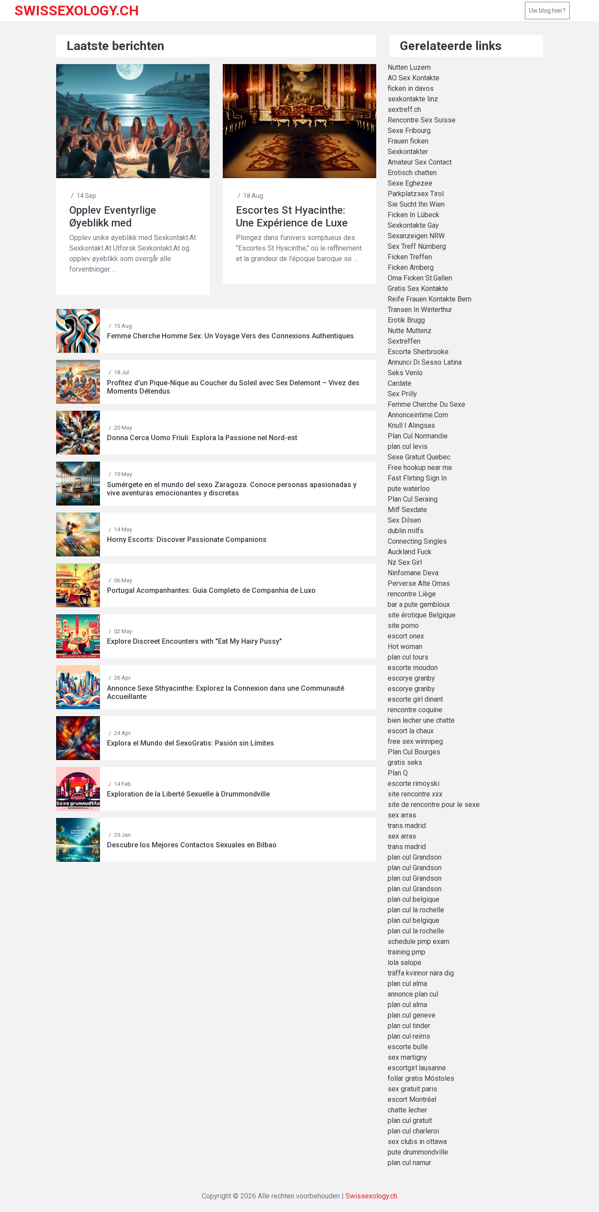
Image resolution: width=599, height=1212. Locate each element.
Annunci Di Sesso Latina (425, 362)
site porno (403, 625)
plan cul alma (407, 983)
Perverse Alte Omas (419, 583)
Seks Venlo (405, 373)
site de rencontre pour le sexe (434, 804)
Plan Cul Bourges (414, 752)
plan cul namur (409, 1162)
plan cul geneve (411, 1015)
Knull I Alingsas (411, 425)
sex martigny (407, 1057)
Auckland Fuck (409, 552)
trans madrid (407, 825)
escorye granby (411, 678)
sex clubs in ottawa (417, 1141)
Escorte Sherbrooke (418, 352)
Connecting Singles (417, 541)
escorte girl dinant (415, 699)
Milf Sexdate (407, 510)
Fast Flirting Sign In (417, 478)
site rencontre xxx (415, 794)
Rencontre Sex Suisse (422, 120)
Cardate (399, 383)
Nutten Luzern (409, 67)
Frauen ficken (408, 141)
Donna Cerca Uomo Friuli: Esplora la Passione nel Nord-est (202, 438)
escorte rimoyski (413, 783)
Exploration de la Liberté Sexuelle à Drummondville (188, 794)
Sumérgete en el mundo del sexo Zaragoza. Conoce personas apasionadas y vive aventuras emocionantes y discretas (232, 488)
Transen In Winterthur (420, 309)
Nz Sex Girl (405, 562)
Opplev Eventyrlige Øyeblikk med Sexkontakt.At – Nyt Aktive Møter (117, 216)
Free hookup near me (420, 467)
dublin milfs (406, 531)
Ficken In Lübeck (413, 215)
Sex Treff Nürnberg (417, 246)
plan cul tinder (409, 1026)
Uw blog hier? (547, 10)
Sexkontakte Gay (413, 225)
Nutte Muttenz (409, 330)
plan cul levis (408, 446)
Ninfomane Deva (413, 573)
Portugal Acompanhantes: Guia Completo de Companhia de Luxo (211, 590)
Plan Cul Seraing (413, 499)
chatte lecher (407, 1110)
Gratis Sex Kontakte (418, 288)
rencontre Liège (412, 594)
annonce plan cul (413, 994)
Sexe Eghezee (410, 183)
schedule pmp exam (418, 941)
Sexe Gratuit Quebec (419, 457)
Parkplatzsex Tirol (416, 194)
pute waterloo (409, 488)
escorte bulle (408, 1047)
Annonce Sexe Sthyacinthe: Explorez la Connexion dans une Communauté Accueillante (225, 692)
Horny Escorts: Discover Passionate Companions (187, 539)
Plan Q (398, 773)
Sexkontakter (408, 151)
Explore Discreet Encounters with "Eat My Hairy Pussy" (194, 641)
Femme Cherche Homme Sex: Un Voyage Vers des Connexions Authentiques (230, 336)
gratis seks (405, 762)
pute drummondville (418, 1152)
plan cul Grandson (415, 857)
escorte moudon (413, 667)
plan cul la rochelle (416, 910)
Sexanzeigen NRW (416, 236)
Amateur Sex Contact (420, 162)
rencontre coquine (415, 710)
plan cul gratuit (410, 1120)
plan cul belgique (413, 899)
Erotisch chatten (412, 173)
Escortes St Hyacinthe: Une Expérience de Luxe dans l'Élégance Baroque (293, 216)
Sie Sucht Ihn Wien (416, 204)
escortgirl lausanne (417, 1068)
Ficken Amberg (411, 267)
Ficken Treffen (410, 257)
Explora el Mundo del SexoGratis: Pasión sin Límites (190, 743)
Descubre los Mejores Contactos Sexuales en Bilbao (192, 845)
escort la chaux (411, 731)
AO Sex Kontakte (413, 78)
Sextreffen (404, 341)
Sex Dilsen (404, 520)
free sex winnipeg (415, 741)
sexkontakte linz (413, 99)
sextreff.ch (404, 109)
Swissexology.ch (371, 1196)
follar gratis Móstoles (421, 1078)
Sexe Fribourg (409, 130)
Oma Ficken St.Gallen (420, 278)
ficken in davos (411, 88)
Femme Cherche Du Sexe (426, 404)
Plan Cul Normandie (418, 436)
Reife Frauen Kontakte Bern (429, 299)
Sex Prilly (402, 394)
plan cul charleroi (413, 1131)
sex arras (402, 815)
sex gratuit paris (412, 1089)
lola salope (404, 962)
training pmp (406, 952)
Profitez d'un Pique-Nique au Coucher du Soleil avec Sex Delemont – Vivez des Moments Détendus (233, 387)
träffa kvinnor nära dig (421, 973)
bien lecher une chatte (421, 720)
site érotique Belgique (422, 615)
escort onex (406, 636)
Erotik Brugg (406, 320)
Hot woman (405, 646)
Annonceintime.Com (418, 415)
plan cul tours (408, 657)
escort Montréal (412, 1099)
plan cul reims (409, 1036)
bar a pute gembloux (419, 604)
